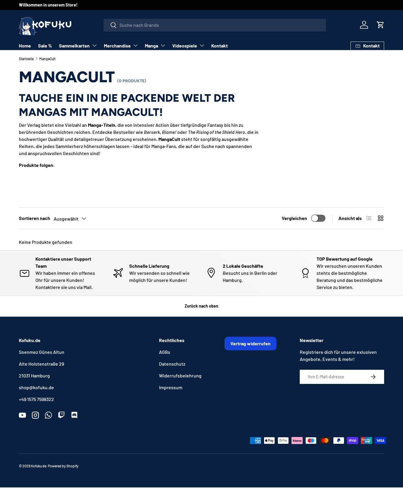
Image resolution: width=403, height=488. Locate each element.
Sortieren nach (34, 218)
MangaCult (47, 59)
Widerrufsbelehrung (180, 375)
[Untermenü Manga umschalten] (162, 45)
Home (25, 45)
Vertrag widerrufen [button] (250, 343)
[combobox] (215, 25)
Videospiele (184, 45)
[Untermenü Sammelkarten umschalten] (94, 45)
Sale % (45, 45)
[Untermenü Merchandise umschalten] (135, 45)
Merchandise (117, 45)
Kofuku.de (38, 466)
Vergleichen (294, 218)
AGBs (164, 352)
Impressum (170, 387)
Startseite (26, 59)
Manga (151, 45)
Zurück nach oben (201, 305)
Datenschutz (172, 364)
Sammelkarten (74, 45)
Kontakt (219, 45)
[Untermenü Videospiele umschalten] (201, 45)
